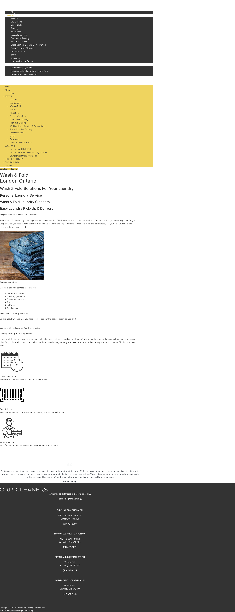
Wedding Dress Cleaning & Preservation (28, 44)
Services (10, 15)
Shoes (13, 54)
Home (8, 6)
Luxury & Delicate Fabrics (22, 61)
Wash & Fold (16, 25)
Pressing (14, 28)
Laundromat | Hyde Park (22, 67)
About (9, 9)
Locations (10, 64)
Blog (13, 12)
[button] (22, 607)
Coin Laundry (12, 80)
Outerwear (15, 58)
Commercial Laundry (20, 38)
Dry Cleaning (16, 21)
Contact (10, 83)
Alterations (16, 31)
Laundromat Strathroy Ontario (24, 74)
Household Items (18, 51)
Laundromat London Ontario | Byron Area (29, 71)
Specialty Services (19, 34)
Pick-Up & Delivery (14, 77)
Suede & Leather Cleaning (22, 48)
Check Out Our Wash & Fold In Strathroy (18, 453)
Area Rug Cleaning (19, 41)
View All (14, 18)
